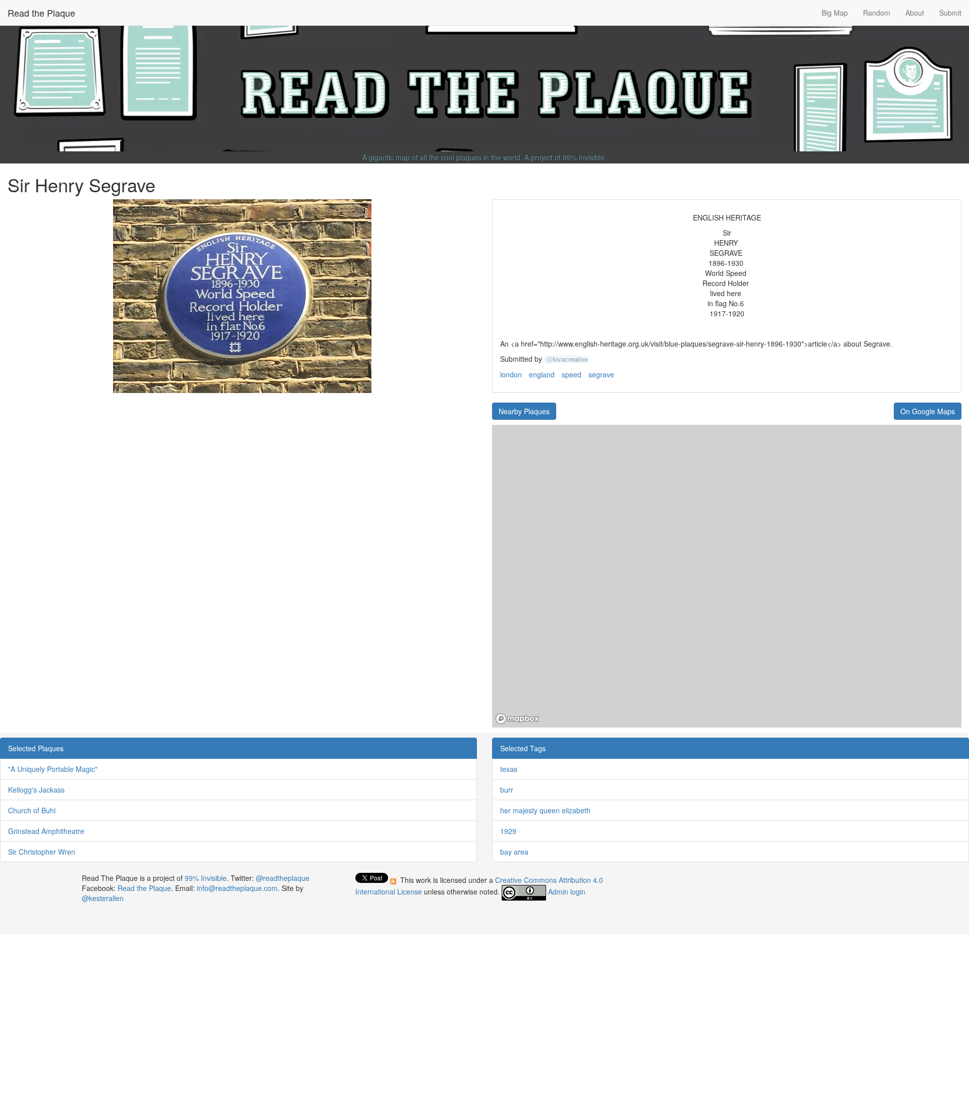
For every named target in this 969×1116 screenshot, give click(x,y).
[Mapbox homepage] (517, 718)
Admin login (566, 891)
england (542, 374)
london (511, 374)
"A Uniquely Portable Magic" (52, 769)
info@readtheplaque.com (237, 888)
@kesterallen (103, 898)
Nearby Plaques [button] (524, 411)
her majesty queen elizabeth (545, 810)
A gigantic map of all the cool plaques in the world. (442, 157)
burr (506, 790)
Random (876, 13)
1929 (508, 831)
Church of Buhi (32, 810)
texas (508, 769)
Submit (950, 13)
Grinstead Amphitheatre (46, 831)
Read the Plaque (41, 12)
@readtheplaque (282, 878)
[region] (726, 576)
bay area (514, 852)
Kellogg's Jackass (36, 790)
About (914, 13)
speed (571, 374)
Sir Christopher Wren (41, 852)
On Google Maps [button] (927, 411)
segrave (601, 374)
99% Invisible (584, 157)
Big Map (835, 13)
